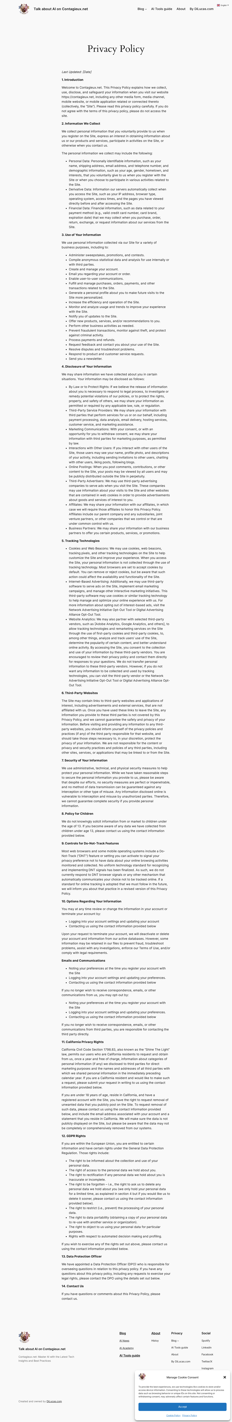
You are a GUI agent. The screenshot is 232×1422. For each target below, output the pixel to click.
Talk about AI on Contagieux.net (61, 9)
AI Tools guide (129, 1355)
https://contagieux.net (78, 97)
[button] (225, 1377)
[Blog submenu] (146, 9)
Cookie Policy (173, 1415)
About (155, 1333)
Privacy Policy (189, 1415)
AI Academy (126, 1348)
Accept (182, 1406)
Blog (122, 1333)
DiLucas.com (54, 1401)
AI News (124, 1340)
